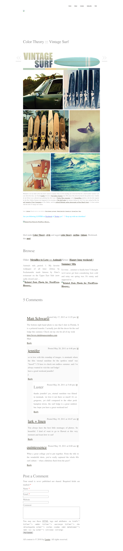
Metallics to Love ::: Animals (46, 260)
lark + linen (37, 421)
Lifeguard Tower (75, 211)
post (28, 238)
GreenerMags (78, 198)
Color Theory (39, 234)
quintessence (37, 447)
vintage (84, 234)
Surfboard (28, 211)
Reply (29, 342)
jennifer (34, 350)
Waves (80, 211)
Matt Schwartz (38, 318)
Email (25, 493)
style (48, 234)
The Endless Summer (57, 196)
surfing (76, 234)
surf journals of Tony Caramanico (32, 202)
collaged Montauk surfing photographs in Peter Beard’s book (72, 202)
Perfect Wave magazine (63, 198)
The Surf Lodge (61, 200)
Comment (27, 504)
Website (26, 499)
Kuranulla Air (68, 211)
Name (25, 488)
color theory (66, 234)
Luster (47, 539)
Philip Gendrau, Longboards (50, 211)
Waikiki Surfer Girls (61, 211)
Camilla (42, 196)
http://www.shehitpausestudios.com (42, 335)
